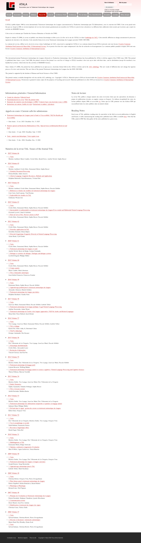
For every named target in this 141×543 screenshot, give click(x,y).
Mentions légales (23, 538)
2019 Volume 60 (13, 260)
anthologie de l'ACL (91, 37)
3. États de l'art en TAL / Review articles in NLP (24, 215)
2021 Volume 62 (13, 221)
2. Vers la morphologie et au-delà (19, 423)
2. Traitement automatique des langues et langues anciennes (27, 462)
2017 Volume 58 (13, 299)
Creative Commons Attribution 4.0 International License (27, 49)
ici (100, 101)
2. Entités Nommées (15, 384)
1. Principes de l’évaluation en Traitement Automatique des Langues (30, 496)
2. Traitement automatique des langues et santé (23, 249)
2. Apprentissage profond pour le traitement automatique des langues (30, 287)
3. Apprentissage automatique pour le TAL (22, 466)
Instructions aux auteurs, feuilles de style (19, 104)
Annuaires (107, 15)
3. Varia (11, 524)
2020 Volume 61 (13, 241)
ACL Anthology (94, 67)
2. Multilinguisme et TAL (16, 442)
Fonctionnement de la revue (15, 100)
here (125, 116)
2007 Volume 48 (13, 492)
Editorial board (25, 97)
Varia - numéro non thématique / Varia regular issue (23, 136)
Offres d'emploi (125, 15)
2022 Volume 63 (13, 202)
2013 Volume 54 (13, 376)
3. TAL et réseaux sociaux (17, 389)
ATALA (23, 4)
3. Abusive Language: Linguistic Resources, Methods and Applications (30, 176)
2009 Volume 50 (13, 454)
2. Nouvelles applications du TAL (19, 229)
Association (17, 15)
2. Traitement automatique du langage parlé (22, 365)
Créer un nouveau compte (112, 10)
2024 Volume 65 (13, 163)
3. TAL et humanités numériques (19, 273)
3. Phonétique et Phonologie (17, 486)
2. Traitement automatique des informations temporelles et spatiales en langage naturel (35, 404)
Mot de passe (123, 2)
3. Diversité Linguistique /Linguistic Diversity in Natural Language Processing (33, 234)
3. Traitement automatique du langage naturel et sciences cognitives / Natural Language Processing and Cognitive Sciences (46, 369)
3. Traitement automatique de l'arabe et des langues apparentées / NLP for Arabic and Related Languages (41, 311)
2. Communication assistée (17, 500)
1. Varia (11, 157)
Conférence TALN (61, 15)
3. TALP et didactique (15, 331)
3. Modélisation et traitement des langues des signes (25, 505)
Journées (115, 15)
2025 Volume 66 (13, 153)
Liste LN (50, 15)
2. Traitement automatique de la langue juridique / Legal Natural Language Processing (35, 307)
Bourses (25, 15)
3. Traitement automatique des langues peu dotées (24, 292)
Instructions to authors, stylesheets (43, 104)
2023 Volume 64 (13, 183)
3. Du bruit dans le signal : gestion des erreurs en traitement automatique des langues (35, 408)
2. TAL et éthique (14, 326)
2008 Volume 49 (13, 473)
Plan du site (33, 538)
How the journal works (32, 100)
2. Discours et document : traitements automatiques (24, 520)
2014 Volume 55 (13, 357)
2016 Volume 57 (13, 318)
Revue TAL (42, 15)
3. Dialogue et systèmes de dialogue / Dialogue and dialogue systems (30, 253)
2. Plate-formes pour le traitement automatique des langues (27, 481)
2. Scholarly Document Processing (19, 171)
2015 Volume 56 (13, 337)
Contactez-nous (11, 538)
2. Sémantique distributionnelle (18, 345)
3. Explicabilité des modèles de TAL (20, 195)
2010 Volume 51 (13, 434)
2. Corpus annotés (14, 268)
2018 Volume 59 (13, 279)
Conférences (72, 15)
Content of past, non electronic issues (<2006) (53, 102)
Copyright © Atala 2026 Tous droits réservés (50, 538)
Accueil (9, 15)
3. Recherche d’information (17, 350)
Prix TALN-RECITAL (95, 15)
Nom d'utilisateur (109, 2)
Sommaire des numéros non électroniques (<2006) (22, 102)
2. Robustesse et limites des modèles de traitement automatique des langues (32, 191)
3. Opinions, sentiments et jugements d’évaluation (24, 447)
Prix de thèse (83, 15)
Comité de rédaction (13, 97)
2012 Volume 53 (13, 396)
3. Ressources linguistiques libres (19, 428)
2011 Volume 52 (13, 415)
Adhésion (33, 15)
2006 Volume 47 (13, 512)
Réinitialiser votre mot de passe (113, 11)
